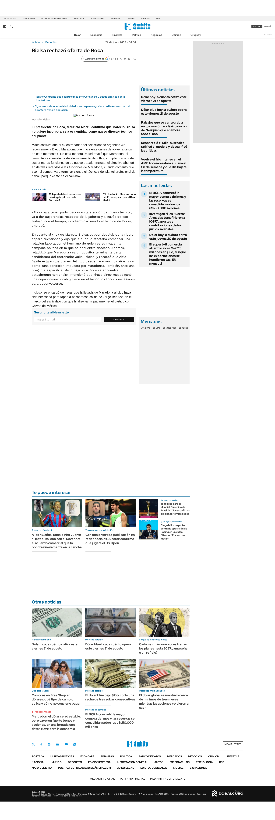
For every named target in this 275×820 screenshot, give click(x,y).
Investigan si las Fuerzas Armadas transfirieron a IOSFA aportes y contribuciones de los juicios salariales (167, 221)
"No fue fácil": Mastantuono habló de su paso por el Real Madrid (119, 197)
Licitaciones (198, 768)
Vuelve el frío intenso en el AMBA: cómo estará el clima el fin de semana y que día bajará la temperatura (164, 165)
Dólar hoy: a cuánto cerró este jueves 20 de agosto (168, 237)
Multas (178, 768)
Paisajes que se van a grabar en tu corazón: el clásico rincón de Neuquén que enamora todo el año (164, 128)
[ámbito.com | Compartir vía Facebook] (116, 58)
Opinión (176, 35)
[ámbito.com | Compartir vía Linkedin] (124, 58)
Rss (221, 762)
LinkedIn (57, 744)
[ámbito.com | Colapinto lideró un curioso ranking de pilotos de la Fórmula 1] (39, 197)
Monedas (145, 328)
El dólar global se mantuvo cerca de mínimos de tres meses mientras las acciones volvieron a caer (164, 701)
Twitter (33, 744)
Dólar (77, 35)
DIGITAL (102, 778)
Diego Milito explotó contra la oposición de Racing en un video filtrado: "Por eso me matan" (174, 532)
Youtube (66, 744)
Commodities (169, 328)
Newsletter (268, 35)
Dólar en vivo (29, 18)
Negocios (156, 35)
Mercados (174, 756)
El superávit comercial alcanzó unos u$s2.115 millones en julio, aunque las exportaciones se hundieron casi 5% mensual (167, 254)
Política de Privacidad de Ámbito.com (84, 768)
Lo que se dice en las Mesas (54, 18)
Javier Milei (79, 18)
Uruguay (195, 35)
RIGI (158, 18)
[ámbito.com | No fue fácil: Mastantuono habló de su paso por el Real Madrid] (92, 197)
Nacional (38, 762)
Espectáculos (180, 762)
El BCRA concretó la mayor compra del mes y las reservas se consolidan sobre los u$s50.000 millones (167, 200)
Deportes (50, 42)
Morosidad (115, 18)
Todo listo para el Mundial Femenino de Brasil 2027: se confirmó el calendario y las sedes (175, 508)
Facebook (41, 744)
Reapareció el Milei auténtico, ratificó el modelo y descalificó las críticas (164, 147)
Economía (96, 35)
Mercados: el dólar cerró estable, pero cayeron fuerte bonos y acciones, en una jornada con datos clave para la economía (56, 722)
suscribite (257, 26)
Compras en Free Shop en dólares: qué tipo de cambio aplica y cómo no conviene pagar (56, 699)
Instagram (49, 744)
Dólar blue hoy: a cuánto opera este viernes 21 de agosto (164, 112)
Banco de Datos (149, 756)
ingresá (267, 26)
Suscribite (119, 319)
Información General (132, 762)
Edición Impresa (99, 762)
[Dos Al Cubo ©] (227, 793)
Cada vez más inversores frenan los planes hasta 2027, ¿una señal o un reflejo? (163, 648)
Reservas (145, 18)
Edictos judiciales (153, 768)
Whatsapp (74, 744)
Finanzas (117, 35)
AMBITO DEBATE (167, 778)
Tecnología (204, 762)
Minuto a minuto (43, 711)
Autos (158, 762)
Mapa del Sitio (42, 768)
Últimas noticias (62, 756)
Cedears (183, 328)
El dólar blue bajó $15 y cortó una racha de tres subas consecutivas (110, 697)
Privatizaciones (97, 18)
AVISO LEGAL (125, 768)
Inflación (131, 18)
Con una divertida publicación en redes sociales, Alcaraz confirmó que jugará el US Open (110, 539)
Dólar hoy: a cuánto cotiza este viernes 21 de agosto (164, 99)
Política (136, 35)
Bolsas (156, 328)
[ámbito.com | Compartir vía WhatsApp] (112, 58)
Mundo (57, 762)
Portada (38, 756)
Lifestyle (232, 756)
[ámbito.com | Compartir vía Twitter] (120, 58)
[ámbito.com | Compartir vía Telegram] (129, 58)
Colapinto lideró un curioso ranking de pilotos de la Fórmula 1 (65, 197)
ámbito (36, 42)
